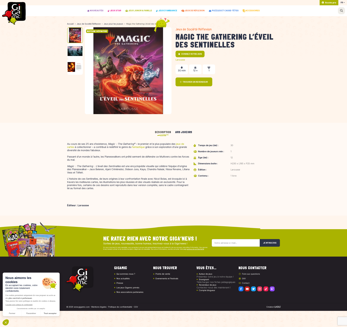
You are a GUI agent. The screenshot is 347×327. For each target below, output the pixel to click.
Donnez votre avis (191, 54)
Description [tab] (163, 132)
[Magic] (128, 70)
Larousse (180, 59)
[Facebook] (241, 288)
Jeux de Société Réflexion (194, 29)
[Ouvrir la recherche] (341, 10)
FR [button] (342, 2)
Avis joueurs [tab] (183, 132)
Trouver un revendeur (195, 82)
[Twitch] (272, 288)
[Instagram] (259, 288)
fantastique (138, 147)
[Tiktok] (266, 288)
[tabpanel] (173, 175)
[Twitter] (253, 288)
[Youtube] (247, 288)
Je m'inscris (270, 243)
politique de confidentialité (195, 249)
